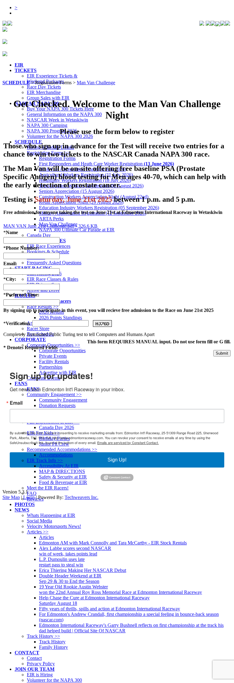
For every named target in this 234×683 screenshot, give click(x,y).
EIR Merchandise (44, 92)
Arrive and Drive (43, 290)
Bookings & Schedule (48, 251)
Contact (34, 658)
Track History (43, 636)
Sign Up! (117, 459)
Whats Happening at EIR (51, 515)
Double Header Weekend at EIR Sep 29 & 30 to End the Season (70, 578)
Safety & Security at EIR (63, 476)
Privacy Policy (41, 663)
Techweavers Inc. (81, 497)
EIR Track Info (45, 460)
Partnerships (50, 367)
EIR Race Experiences (48, 246)
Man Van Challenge (58, 224)
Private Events (53, 356)
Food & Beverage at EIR (63, 482)
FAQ (32, 493)
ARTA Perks (51, 218)
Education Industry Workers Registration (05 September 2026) (99, 207)
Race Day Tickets (44, 86)
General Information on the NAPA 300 (64, 114)
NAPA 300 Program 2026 (52, 130)
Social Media (39, 520)
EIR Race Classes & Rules (52, 279)
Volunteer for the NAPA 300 (54, 680)
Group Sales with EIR (48, 97)
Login (29, 497)
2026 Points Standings (60, 317)
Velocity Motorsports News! (54, 526)
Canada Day (39, 235)
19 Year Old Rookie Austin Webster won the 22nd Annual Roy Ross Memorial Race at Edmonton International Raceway (120, 589)
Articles (37, 531)
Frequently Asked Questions (54, 262)
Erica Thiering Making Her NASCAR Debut (82, 570)
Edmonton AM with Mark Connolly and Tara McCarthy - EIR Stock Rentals (113, 542)
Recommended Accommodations (62, 449)
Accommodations (56, 454)
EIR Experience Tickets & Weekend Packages (52, 78)
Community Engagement (54, 394)
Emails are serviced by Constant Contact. (128, 442)
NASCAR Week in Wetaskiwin (57, 119)
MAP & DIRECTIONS (62, 471)
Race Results (42, 306)
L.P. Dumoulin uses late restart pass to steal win (62, 562)
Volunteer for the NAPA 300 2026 (60, 136)
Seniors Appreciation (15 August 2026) (76, 191)
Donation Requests (57, 405)
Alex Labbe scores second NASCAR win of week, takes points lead (75, 551)
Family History (53, 647)
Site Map (11, 497)
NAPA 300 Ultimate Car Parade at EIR (77, 229)
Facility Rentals (54, 361)
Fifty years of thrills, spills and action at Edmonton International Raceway (109, 608)
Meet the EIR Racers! (48, 487)
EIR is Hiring (40, 674)
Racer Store (38, 328)
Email (16, 402)
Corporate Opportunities (62, 350)
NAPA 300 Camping (47, 125)
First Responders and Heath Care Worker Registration (106, 163)
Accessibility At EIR (59, 465)
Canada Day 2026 (56, 427)
